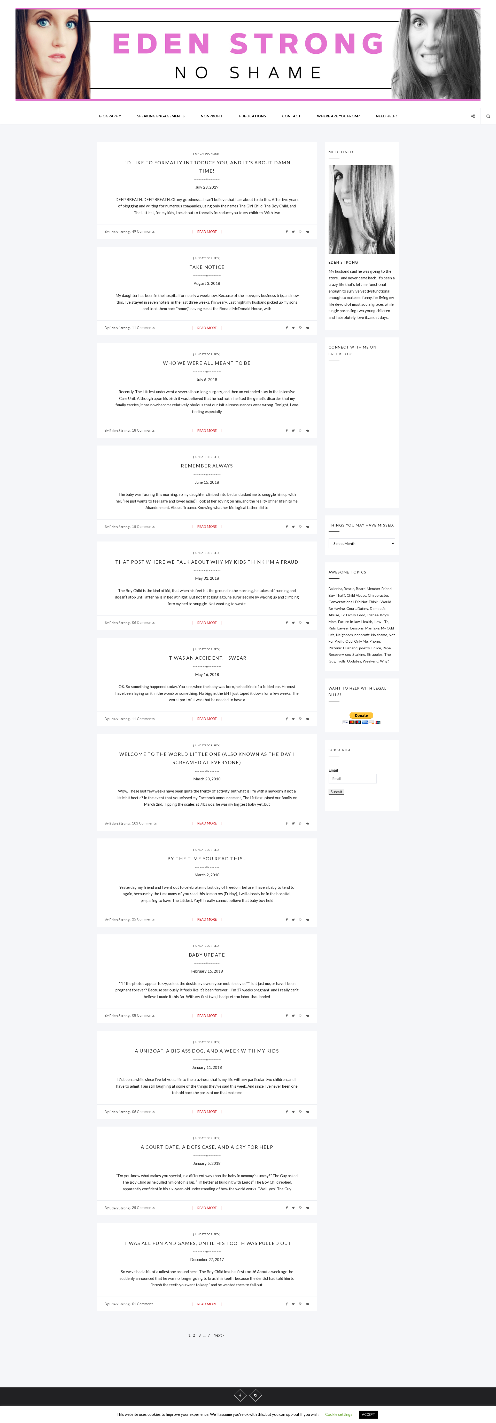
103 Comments (144, 823)
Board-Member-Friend (374, 588)
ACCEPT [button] (368, 1414)
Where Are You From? (338, 116)
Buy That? (337, 595)
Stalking (358, 654)
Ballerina (335, 588)
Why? (384, 661)
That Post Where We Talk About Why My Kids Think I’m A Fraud (206, 562)
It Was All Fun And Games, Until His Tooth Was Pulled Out (207, 1243)
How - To (381, 621)
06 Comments (143, 622)
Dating (363, 608)
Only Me (361, 641)
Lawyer (343, 628)
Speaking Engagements (160, 116)
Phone (374, 641)
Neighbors (344, 635)
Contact (291, 116)
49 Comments (143, 231)
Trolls (341, 661)
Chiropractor (378, 595)
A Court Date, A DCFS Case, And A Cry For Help (207, 1147)
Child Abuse (356, 595)
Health (366, 621)
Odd (349, 641)
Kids (332, 628)
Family (351, 615)
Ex (343, 615)
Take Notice (207, 267)
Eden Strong (120, 232)
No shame (379, 635)
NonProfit (212, 116)
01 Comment (142, 1303)
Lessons (357, 628)
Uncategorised (207, 258)
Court (351, 608)
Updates (354, 661)
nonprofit (362, 635)
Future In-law (349, 621)
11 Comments (143, 327)
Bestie (349, 588)
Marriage (372, 628)
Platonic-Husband (343, 648)
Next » (218, 1335)
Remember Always (207, 465)
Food (361, 615)
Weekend (370, 661)
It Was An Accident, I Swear (207, 658)
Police (376, 648)
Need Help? (386, 116)
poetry (364, 648)
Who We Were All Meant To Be (207, 363)
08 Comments (143, 1015)
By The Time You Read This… (207, 858)
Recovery (336, 654)
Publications (252, 116)
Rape (387, 648)
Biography (110, 116)
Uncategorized (207, 153)
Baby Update (207, 955)
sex (348, 654)
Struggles (375, 654)
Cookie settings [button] (338, 1414)
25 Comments (143, 919)
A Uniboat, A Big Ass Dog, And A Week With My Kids (207, 1051)
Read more (207, 232)
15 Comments (143, 526)
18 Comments (143, 430)
